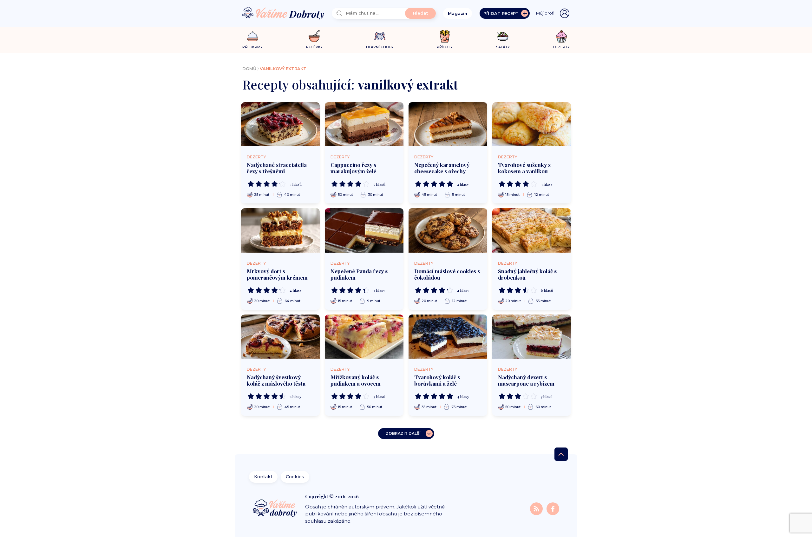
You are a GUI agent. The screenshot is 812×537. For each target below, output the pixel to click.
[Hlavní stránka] (283, 13)
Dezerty (256, 157)
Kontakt (263, 477)
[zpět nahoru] (561, 454)
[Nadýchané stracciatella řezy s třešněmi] (280, 124)
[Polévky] (314, 36)
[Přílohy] (444, 36)
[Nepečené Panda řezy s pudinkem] (364, 230)
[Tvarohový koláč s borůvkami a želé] (448, 337)
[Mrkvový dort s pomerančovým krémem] (280, 230)
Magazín (457, 13)
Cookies (295, 477)
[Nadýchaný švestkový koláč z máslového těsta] (280, 337)
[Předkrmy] (252, 36)
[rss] (537, 508)
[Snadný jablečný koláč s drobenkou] (531, 230)
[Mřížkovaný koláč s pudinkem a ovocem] (364, 337)
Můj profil (545, 13)
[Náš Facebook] (553, 508)
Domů (249, 68)
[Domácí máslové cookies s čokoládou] (448, 230)
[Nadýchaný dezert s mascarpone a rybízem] (531, 337)
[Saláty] (502, 36)
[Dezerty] (561, 36)
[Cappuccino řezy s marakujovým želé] (364, 124)
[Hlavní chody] (379, 36)
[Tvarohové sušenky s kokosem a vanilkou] (531, 124)
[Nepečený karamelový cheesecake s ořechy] (448, 124)
